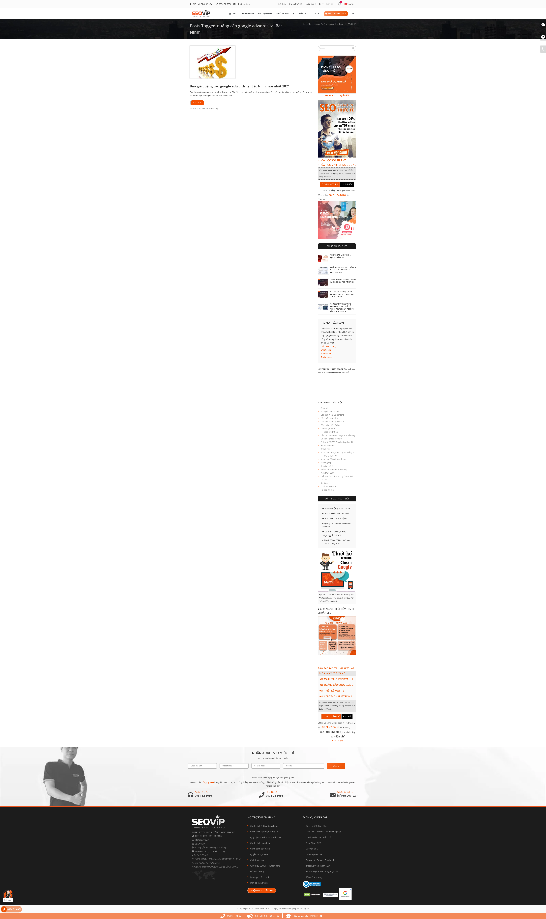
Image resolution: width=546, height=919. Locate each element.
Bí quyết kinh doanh (330, 411)
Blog (317, 13)
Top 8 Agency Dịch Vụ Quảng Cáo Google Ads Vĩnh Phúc (343, 280)
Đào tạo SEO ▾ (265, 13)
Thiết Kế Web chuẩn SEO (318, 865)
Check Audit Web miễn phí (318, 837)
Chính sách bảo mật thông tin (264, 831)
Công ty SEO (207, 782)
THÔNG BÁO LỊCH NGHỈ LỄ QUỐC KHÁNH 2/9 (340, 256)
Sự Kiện (324, 483)
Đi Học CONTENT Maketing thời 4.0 (337, 442)
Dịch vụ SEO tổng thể (316, 825)
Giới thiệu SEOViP (258, 865)
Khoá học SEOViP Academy (333, 459)
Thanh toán (326, 353)
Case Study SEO (330, 431)
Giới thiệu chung (328, 346)
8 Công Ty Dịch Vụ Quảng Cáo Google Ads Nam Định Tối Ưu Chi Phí (342, 294)
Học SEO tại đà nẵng (335, 518)
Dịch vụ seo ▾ (247, 13)
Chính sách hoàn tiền (260, 843)
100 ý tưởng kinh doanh (337, 508)
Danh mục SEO (328, 428)
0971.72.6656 (337, 195)
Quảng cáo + (304, 13)
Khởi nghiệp (326, 462)
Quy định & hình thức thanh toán (265, 837)
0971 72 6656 (274, 795)
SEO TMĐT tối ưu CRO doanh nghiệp (323, 831)
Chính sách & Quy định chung (264, 825)
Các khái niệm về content (332, 414)
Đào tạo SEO (312, 848)
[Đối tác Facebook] (330, 894)
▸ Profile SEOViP (200, 855)
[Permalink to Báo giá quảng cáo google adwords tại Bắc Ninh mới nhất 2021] (212, 62)
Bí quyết (324, 408)
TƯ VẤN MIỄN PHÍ (329, 184)
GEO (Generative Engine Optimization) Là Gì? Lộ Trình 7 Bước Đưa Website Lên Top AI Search (341, 308)
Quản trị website (314, 854)
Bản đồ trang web (259, 882)
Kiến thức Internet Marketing (205, 108)
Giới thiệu (282, 4)
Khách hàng (326, 449)
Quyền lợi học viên (259, 854)
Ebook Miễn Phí (328, 445)
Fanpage (254, 877)
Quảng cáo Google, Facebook (320, 860)
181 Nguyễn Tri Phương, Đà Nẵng (210, 847)
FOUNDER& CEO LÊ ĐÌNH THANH (222, 866)
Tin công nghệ (327, 490)
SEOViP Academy (314, 877)
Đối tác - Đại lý (257, 871)
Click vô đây (337, 740)
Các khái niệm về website (332, 421)
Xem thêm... (197, 103)
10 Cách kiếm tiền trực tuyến (337, 513)
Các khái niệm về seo (330, 418)
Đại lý (320, 4)
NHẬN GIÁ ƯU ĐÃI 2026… (262, 890)
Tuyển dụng (310, 4)
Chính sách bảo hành (260, 848)
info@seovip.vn (244, 4)
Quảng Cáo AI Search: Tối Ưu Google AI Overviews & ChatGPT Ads (343, 270)
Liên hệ (329, 4)
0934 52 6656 (203, 795)
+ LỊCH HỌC (347, 184)
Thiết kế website (328, 486)
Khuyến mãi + (327, 466)
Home (234, 13)
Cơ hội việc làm (257, 860)
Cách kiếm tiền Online (331, 425)
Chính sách (326, 349)
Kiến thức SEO (327, 472)
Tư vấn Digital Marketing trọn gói (322, 871)
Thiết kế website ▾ (285, 13)
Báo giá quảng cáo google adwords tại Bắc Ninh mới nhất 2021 (240, 86)
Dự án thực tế (295, 4)
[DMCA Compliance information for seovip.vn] (312, 894)
